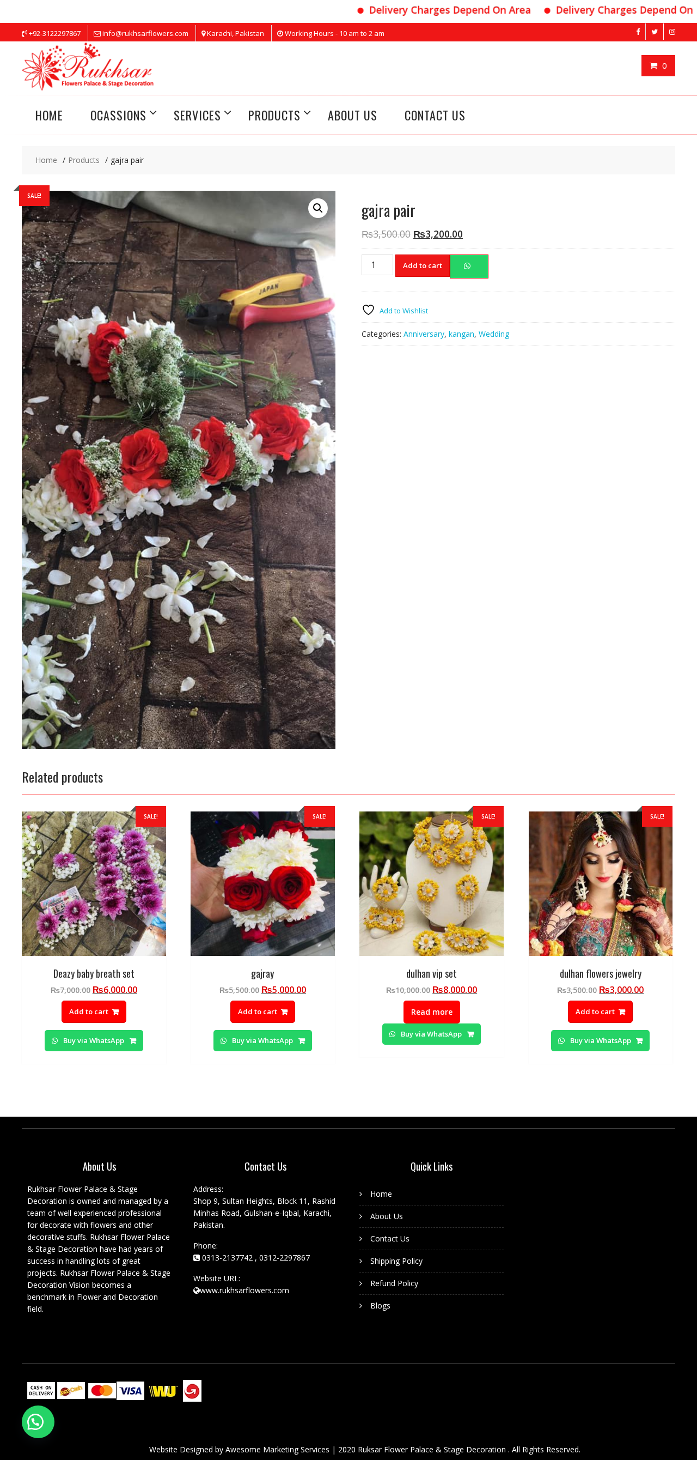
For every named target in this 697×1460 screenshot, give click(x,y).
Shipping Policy (396, 1261)
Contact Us (435, 115)
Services (197, 115)
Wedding (494, 334)
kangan (461, 334)
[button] (38, 1422)
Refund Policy (394, 1283)
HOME (49, 115)
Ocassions (118, 115)
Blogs (380, 1305)
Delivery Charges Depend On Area (421, 9)
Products (274, 115)
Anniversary (423, 334)
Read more (432, 1012)
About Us (352, 115)
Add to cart (422, 265)
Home (381, 1194)
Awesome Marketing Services (278, 1449)
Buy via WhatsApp (94, 1040)
